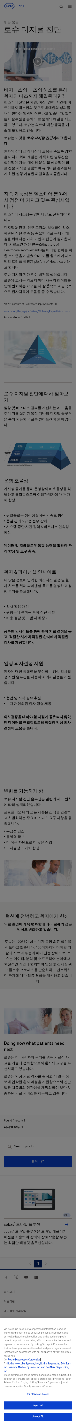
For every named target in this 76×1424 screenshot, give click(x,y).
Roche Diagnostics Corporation (24, 1359)
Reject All (38, 1405)
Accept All (38, 1416)
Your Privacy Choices (38, 1394)
